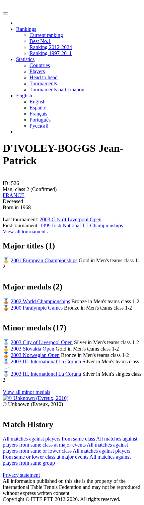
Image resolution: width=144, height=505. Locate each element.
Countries (39, 65)
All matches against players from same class (49, 439)
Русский (39, 126)
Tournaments (43, 83)
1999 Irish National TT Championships (81, 225)
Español (38, 107)
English (37, 101)
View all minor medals (26, 392)
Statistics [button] (25, 59)
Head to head (43, 77)
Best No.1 (40, 41)
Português (40, 120)
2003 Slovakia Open (32, 349)
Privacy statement (21, 475)
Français (38, 114)
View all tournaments (25, 231)
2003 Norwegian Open (35, 355)
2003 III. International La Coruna (46, 361)
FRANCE (13, 195)
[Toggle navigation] (5, 13)
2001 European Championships (44, 260)
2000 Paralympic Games (37, 308)
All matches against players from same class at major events (70, 442)
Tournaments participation (56, 89)
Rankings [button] (26, 29)
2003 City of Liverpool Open (70, 219)
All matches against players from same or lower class (65, 448)
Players (37, 71)
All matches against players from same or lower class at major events (66, 454)
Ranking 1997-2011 (50, 53)
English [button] (24, 95)
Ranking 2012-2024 (50, 47)
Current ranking (46, 35)
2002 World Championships (40, 301)
